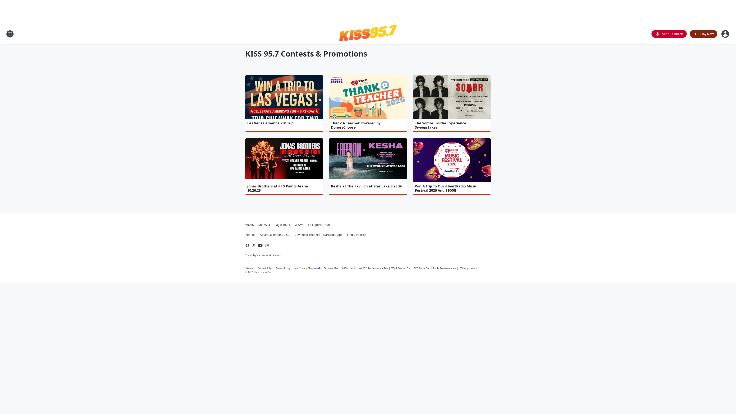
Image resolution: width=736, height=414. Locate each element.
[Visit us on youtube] (260, 245)
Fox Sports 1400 (319, 225)
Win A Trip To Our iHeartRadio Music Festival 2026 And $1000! (446, 188)
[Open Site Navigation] (10, 34)
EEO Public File (422, 268)
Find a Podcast (356, 235)
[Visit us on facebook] (247, 245)
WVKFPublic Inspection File (373, 268)
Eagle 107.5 (282, 225)
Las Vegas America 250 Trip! (270, 123)
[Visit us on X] (253, 245)
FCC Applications (468, 268)
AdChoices (347, 268)
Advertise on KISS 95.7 (275, 235)
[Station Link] (368, 34)
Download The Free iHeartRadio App (318, 235)
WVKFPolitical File (400, 268)
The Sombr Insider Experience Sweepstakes (440, 125)
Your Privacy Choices (305, 268)
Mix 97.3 (264, 225)
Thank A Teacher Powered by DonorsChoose (355, 125)
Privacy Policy (283, 268)
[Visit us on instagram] (266, 245)
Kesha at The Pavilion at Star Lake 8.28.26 (366, 186)
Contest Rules (265, 268)
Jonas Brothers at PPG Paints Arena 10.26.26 (277, 188)
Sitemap (249, 268)
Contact (250, 235)
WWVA (299, 225)
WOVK (249, 225)
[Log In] (725, 34)
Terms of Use (331, 268)
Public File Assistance (444, 268)
